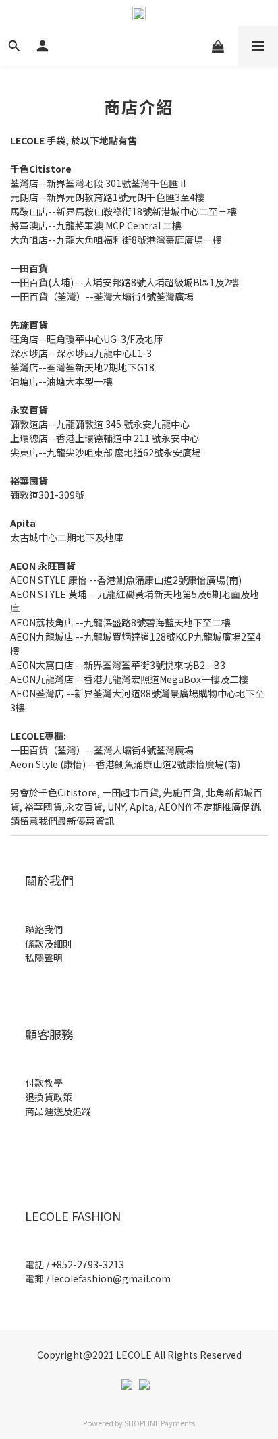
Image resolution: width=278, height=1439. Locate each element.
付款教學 (44, 1082)
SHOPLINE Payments (159, 1422)
